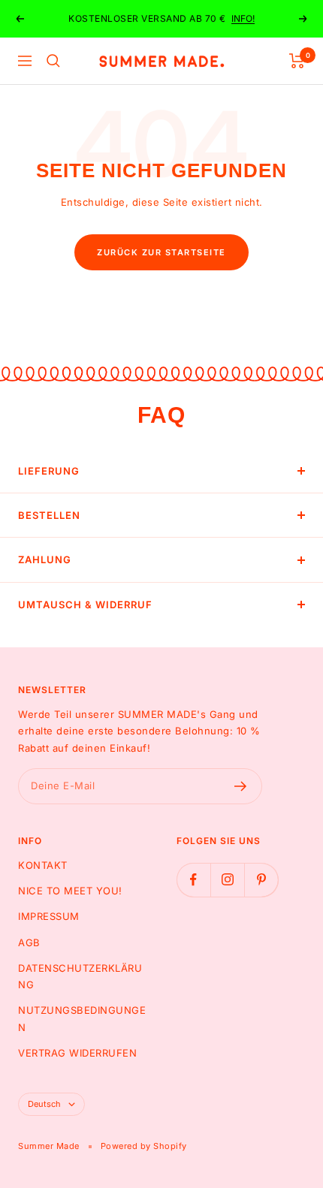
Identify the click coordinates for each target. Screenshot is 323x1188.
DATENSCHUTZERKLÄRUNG (80, 976)
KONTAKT (43, 865)
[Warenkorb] (297, 60)
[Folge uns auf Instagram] (227, 880)
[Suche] (53, 61)
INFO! (243, 18)
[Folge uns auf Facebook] (193, 880)
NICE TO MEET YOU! (70, 891)
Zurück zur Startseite (161, 252)
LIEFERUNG (49, 471)
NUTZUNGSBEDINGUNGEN (82, 1018)
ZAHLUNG (44, 559)
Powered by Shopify (144, 1146)
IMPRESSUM (49, 916)
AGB (29, 942)
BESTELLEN (49, 515)
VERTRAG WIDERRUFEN (77, 1053)
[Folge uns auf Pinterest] (261, 880)
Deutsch (44, 1104)
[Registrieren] (240, 786)
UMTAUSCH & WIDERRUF (85, 605)
